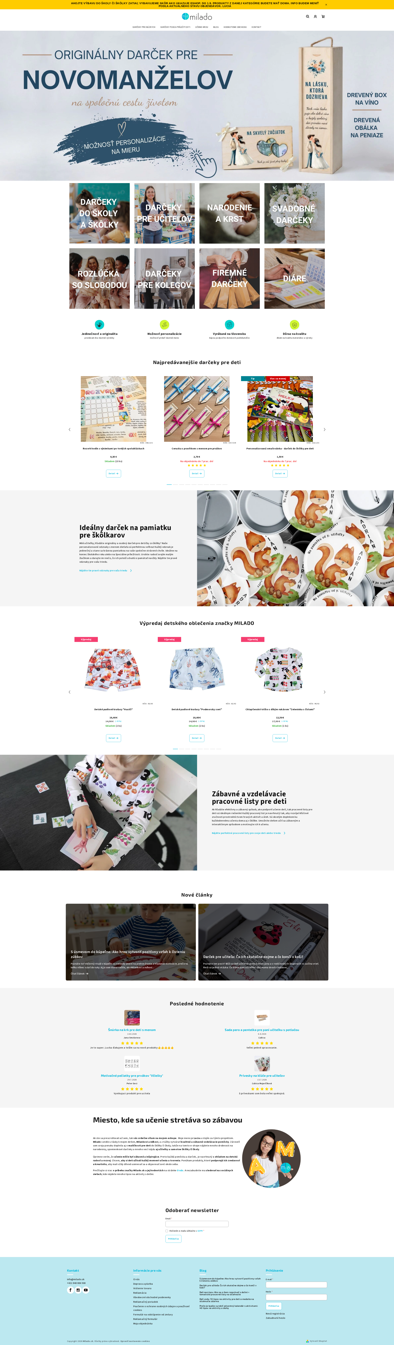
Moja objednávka (143, 1323)
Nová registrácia (275, 1313)
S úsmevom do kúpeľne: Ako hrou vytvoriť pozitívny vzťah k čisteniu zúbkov (230, 1280)
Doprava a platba (143, 1284)
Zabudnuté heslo (275, 1318)
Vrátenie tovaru (142, 1288)
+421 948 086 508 (76, 1283)
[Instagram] (78, 1290)
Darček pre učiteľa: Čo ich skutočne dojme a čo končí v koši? (228, 1286)
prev (69, 429)
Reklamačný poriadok (145, 1302)
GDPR (200, 1231)
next (324, 429)
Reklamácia (140, 1293)
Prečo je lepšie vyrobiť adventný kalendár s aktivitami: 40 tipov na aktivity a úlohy (229, 1307)
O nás (180, 1170)
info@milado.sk (76, 1279)
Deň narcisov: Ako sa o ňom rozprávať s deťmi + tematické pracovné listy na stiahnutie (225, 1293)
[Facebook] (70, 1290)
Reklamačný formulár (145, 1319)
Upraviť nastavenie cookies (135, 1341)
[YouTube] (85, 1290)
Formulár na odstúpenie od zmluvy (153, 1314)
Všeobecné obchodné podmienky (152, 1297)
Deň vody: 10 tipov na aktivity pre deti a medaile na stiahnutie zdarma (227, 1300)
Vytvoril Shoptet (318, 1341)
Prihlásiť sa (173, 1238)
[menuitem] (144, 27)
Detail (112, 473)
